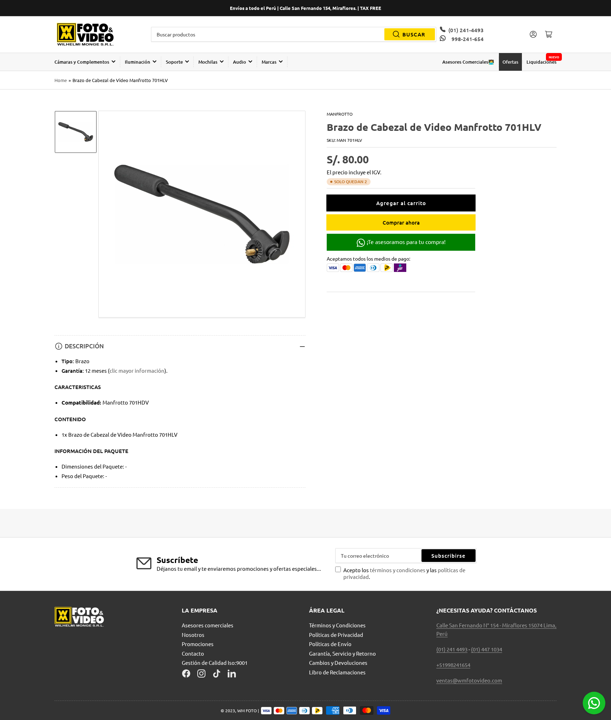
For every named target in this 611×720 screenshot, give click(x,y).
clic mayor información (137, 370)
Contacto (193, 653)
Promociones (198, 643)
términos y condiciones (398, 570)
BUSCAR (413, 34)
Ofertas (510, 62)
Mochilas (207, 62)
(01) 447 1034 (486, 649)
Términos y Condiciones (337, 625)
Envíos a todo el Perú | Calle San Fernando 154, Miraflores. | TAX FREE (305, 8)
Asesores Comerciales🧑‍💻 (468, 62)
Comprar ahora (401, 222)
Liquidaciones (541, 62)
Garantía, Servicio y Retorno (342, 653)
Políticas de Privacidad (336, 634)
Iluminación (137, 62)
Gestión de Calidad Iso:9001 (215, 662)
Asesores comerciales (207, 625)
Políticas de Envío (330, 643)
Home (60, 80)
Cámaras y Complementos (81, 62)
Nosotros (193, 634)
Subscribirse (448, 555)
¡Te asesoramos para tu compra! (405, 241)
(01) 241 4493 (451, 649)
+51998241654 (453, 664)
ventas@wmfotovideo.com (469, 680)
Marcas (269, 62)
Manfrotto (340, 114)
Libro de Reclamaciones (337, 672)
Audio (239, 62)
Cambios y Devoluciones (338, 662)
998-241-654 (467, 38)
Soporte (174, 62)
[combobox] (294, 34)
